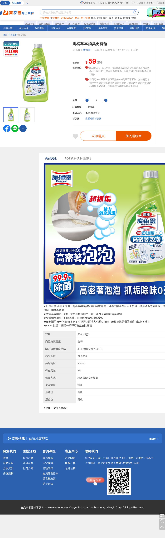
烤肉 (77, 17)
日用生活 (150, 28)
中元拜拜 (54, 17)
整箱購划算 (119, 23)
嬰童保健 (118, 28)
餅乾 (93, 17)
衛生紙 (118, 17)
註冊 (141, 2)
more (152, 438)
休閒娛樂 (134, 28)
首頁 (5, 34)
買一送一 (59, 23)
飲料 (105, 17)
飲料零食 (39, 28)
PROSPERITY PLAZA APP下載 (113, 2)
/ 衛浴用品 (21, 34)
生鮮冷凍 (23, 28)
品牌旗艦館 (44, 23)
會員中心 (150, 2)
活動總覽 (133, 23)
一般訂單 (89, 106)
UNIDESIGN (67, 17)
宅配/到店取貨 (92, 112)
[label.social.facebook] (6, 128)
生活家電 (71, 28)
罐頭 (133, 17)
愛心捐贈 (85, 17)
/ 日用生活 (12, 34)
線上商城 (29, 23)
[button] (23, 128)
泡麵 (99, 17)
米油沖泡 (55, 28)
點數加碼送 (89, 23)
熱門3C (87, 28)
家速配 (146, 23)
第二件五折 (74, 23)
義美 (111, 17)
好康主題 (7, 28)
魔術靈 (87, 50)
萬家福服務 (89, 2)
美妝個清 (102, 28)
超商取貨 (158, 23)
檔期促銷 (104, 23)
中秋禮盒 (44, 17)
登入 (133, 2)
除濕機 (126, 17)
